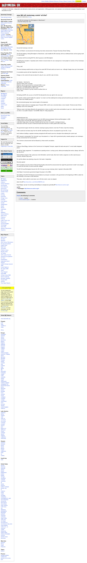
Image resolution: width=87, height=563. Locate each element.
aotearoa (3, 442)
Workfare (3, 240)
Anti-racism (3, 188)
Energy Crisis (4, 198)
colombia (3, 422)
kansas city (4, 488)
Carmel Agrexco (5, 267)
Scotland (3, 118)
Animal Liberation (5, 183)
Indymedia (3, 209)
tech (2, 559)
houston (3, 485)
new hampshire (4, 499)
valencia (3, 408)
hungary (3, 360)
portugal (3, 391)
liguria (2, 368)
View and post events (6, 17)
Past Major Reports (5, 283)
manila (2, 449)
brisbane (3, 444)
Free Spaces (4, 201)
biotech (2, 551)
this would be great (24, 199)
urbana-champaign (5, 533)
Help (73, 1)
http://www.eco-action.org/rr (62, 184)
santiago (3, 432)
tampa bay (3, 531)
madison (3, 491)
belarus (2, 341)
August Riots (4, 245)
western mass (4, 536)
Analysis (3, 182)
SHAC (2, 270)
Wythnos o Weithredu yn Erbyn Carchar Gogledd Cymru (7, 37)
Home (42, 1)
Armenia (3, 542)
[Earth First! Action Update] (6, 168)
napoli (2, 380)
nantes (2, 378)
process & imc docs (6, 558)
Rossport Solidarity (5, 278)
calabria (3, 348)
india (2, 459)
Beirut (2, 544)
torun (2, 402)
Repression (3, 222)
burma (2, 445)
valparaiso (3, 437)
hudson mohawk (5, 486)
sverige (2, 399)
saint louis (3, 519)
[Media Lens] (6, 163)
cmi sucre (3, 421)
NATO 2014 (4, 237)
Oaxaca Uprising (5, 276)
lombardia (3, 372)
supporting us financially (7, 146)
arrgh (21, 198)
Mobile (47, 1)
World (2, 108)
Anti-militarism (4, 187)
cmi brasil (3, 419)
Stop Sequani (4, 272)
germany (3, 357)
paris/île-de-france (5, 385)
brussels (3, 345)
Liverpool (3, 98)
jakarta (2, 448)
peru (2, 427)
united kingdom (4, 407)
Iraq (2, 210)
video (2, 327)
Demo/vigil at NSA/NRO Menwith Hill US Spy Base (7, 48)
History (2, 207)
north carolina (4, 505)
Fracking (3, 199)
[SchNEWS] (6, 155)
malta (2, 375)
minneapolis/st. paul (6, 498)
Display (19, 195)
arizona (2, 465)
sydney (2, 455)
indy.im (2, 129)
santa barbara (4, 525)
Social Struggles (5, 223)
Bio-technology (4, 190)
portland (3, 514)
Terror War (3, 226)
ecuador (3, 424)
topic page (5, 73)
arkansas (3, 467)
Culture (2, 193)
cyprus (2, 351)
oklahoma (3, 509)
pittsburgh (3, 512)
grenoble (3, 358)
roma (2, 392)
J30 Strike (3, 248)
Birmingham (4, 95)
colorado (3, 479)
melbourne (3, 451)
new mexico (4, 502)
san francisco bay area (6, 524)
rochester (3, 516)
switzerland (3, 401)
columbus (3, 481)
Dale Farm (3, 247)
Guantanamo (4, 259)
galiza (2, 355)
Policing (3, 218)
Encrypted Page (7, 287)
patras (2, 387)
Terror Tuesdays (5, 60)
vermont (3, 535)
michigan (3, 495)
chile (2, 417)
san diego (3, 521)
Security (79, 1)
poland (2, 390)
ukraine (2, 405)
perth (2, 452)
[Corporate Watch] (6, 160)
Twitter (8, 129)
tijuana (2, 434)
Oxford (2, 101)
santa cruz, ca (4, 526)
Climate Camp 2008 (6, 275)
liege (2, 367)
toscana (3, 404)
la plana (3, 365)
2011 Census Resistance (7, 242)
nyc (2, 508)
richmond (3, 515)
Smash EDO (4, 279)
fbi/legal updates (5, 555)
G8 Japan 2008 (4, 268)
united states (4, 532)
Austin (2, 471)
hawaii (2, 484)
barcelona (3, 340)
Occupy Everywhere (6, 243)
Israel (2, 545)
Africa (2, 330)
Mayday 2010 (4, 251)
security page (4, 310)
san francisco (4, 522)
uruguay (3, 435)
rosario (2, 431)
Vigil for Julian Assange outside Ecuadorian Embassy (6, 67)
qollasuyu (3, 429)
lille (1, 370)
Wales (2, 106)
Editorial (51, 1)
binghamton (4, 472)
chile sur (3, 418)
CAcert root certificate (4, 307)
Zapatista (3, 230)
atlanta (2, 469)
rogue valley (4, 518)
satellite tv (3, 325)
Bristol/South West (5, 115)
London (2, 100)
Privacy (61, 1)
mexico (2, 425)
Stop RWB (3, 273)
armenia (3, 335)
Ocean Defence (4, 214)
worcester (3, 538)
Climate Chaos (4, 191)
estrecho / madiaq (5, 354)
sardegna (3, 397)
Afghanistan (4, 180)
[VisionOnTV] (6, 166)
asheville (3, 468)
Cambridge (3, 96)
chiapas (3, 415)
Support (84, 1)
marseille (3, 377)
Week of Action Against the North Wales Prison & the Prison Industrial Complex (7, 31)
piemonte (3, 388)
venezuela (3, 438)
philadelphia (4, 511)
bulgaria (3, 347)
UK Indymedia (16, 4)
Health (2, 206)
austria (2, 338)
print (2, 322)
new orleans (4, 504)
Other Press (4, 215)
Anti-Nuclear (4, 185)
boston (2, 474)
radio (2, 324)
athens (2, 337)
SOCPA (3, 281)
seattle (2, 529)
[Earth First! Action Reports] (6, 171)
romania (3, 394)
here (4, 61)
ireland (2, 361)
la (1, 489)
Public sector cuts (5, 220)
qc (1, 454)
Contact (69, 1)
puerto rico (3, 428)
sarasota (3, 528)
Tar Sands (3, 253)
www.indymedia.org (5, 318)
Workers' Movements (6, 228)
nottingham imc (4, 384)
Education (3, 196)
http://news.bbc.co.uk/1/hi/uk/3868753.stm (34, 182)
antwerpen (3, 334)
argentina (3, 412)
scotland (3, 398)
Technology (3, 225)
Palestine (3, 217)
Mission (56, 1)
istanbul (3, 362)
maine (2, 492)
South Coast (4, 104)
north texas (3, 506)
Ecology (3, 194)
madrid (2, 374)
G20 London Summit (6, 255)
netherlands (4, 381)
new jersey (3, 501)
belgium (3, 342)
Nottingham (3, 117)
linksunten (3, 371)
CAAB (10, 50)
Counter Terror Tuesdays (6, 55)
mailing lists (4, 556)
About (65, 1)
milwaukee (3, 496)
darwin (2, 447)
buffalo (2, 475)
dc (1, 482)
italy (2, 364)
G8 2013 (3, 239)
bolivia (2, 414)
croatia (2, 350)
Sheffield (3, 103)
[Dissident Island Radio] (6, 157)
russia (2, 395)
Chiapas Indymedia (5, 85)
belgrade (3, 344)
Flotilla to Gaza (4, 250)
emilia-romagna (4, 352)
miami (2, 494)
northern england (5, 382)
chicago (3, 476)
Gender (2, 202)
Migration (3, 212)
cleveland (3, 478)
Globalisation (4, 204)
